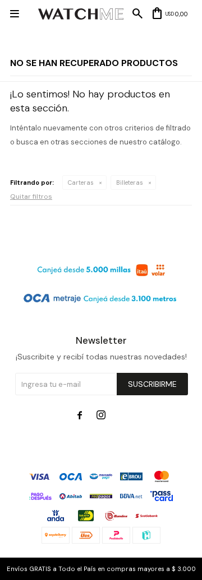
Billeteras (129, 182)
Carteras (81, 182)
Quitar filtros (31, 196)
